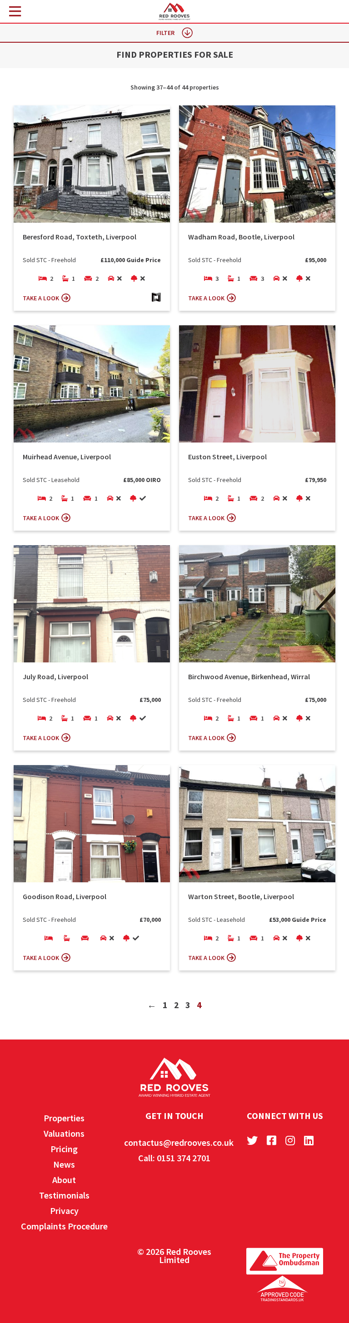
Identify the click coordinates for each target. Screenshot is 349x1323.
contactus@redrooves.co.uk (179, 1142)
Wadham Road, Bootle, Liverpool (241, 236)
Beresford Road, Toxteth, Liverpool (79, 236)
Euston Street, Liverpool (227, 456)
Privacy (64, 1210)
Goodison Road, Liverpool (64, 896)
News (64, 1164)
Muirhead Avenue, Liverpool (67, 456)
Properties (64, 1118)
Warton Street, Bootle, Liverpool (241, 896)
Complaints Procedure (64, 1226)
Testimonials (64, 1195)
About (64, 1179)
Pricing (64, 1148)
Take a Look (41, 298)
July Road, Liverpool (55, 676)
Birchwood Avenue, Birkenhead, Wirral (249, 676)
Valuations (64, 1133)
